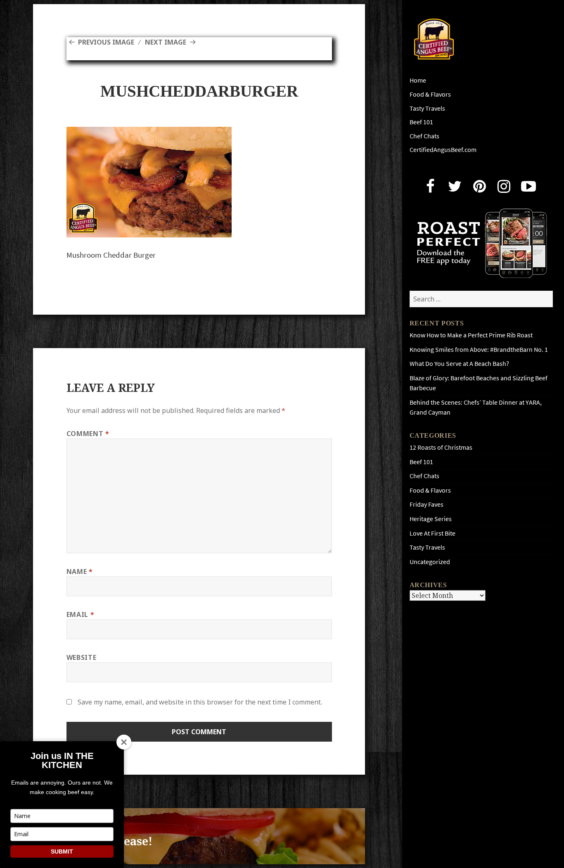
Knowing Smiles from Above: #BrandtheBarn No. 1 (479, 349)
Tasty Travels (427, 108)
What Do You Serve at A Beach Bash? (459, 363)
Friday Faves (426, 504)
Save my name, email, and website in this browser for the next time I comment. (200, 702)
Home (418, 80)
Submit (62, 851)
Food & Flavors (430, 94)
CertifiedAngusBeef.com (443, 149)
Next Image (165, 42)
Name (79, 571)
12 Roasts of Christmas (441, 447)
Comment (87, 433)
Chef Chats (424, 136)
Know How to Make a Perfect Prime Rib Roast (471, 335)
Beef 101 (421, 122)
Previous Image (106, 42)
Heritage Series (431, 519)
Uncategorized (430, 561)
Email (80, 614)
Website (81, 657)
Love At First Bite (432, 533)
